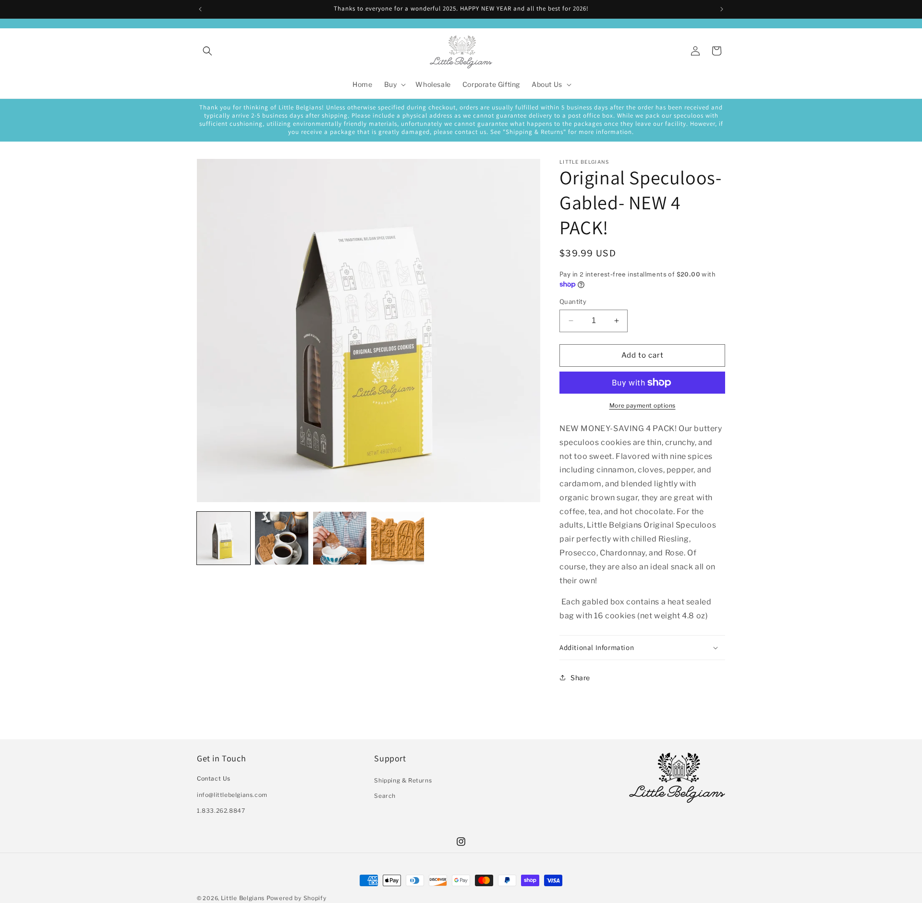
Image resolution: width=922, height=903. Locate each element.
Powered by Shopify (297, 898)
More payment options (642, 405)
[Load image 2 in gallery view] (281, 538)
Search (385, 795)
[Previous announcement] (200, 9)
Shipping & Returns (403, 780)
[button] (207, 50)
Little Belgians (243, 898)
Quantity (572, 301)
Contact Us (213, 779)
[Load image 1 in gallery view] (223, 538)
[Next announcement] (721, 9)
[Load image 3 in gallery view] (339, 538)
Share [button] (580, 678)
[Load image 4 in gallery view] (398, 538)
